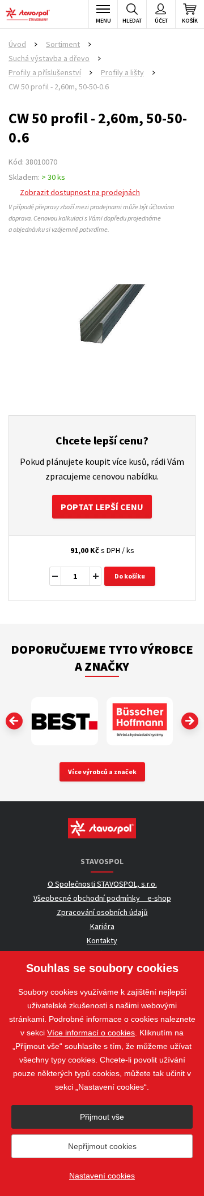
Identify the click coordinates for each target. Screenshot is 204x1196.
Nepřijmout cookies (102, 1146)
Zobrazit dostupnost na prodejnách (80, 192)
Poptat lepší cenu (102, 506)
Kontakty (102, 940)
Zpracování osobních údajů (102, 912)
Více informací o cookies (91, 1032)
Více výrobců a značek (102, 771)
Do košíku (129, 576)
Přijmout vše (102, 1116)
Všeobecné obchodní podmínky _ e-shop (102, 898)
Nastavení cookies (102, 1175)
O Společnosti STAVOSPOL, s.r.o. (102, 884)
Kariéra (102, 926)
